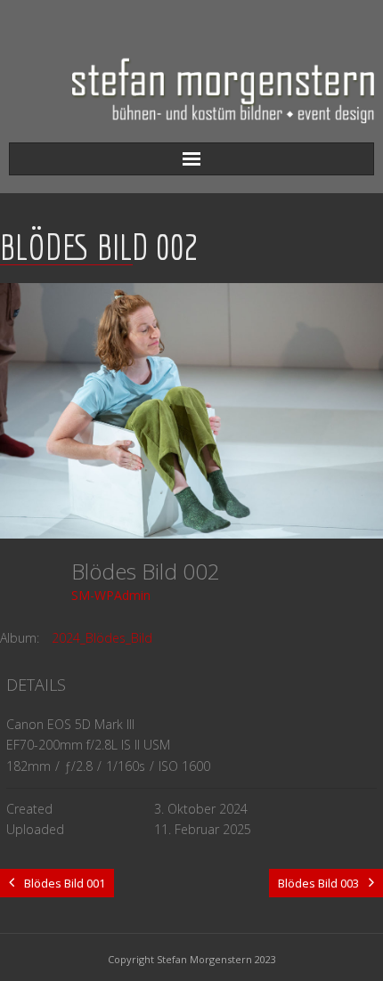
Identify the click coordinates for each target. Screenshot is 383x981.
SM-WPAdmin (111, 595)
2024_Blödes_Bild (102, 637)
